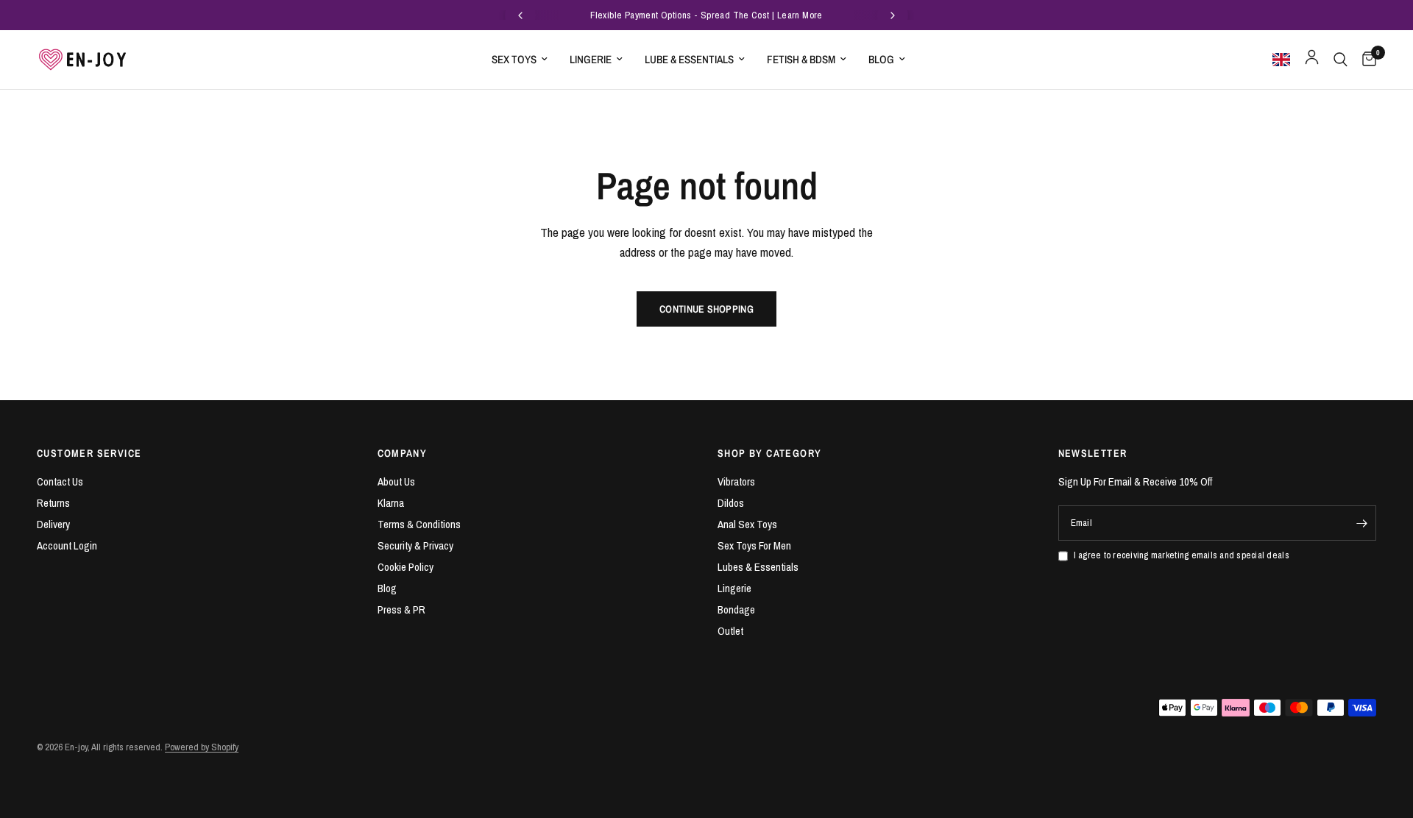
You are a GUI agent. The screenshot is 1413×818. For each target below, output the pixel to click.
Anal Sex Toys (747, 524)
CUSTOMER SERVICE (89, 453)
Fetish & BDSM (801, 59)
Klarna (391, 503)
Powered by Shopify (201, 747)
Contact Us (60, 481)
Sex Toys (514, 59)
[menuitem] (520, 59)
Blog (881, 59)
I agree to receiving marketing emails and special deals (1181, 555)
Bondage (736, 609)
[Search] (1340, 59)
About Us (396, 481)
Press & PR (401, 609)
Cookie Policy (405, 567)
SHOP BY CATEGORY (769, 453)
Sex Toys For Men (754, 545)
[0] (1365, 59)
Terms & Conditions (419, 524)
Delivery (53, 524)
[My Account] (1311, 59)
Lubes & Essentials (758, 567)
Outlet (730, 631)
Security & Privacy (415, 545)
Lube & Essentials (689, 59)
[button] (1284, 59)
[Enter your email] (1361, 523)
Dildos (731, 503)
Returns (53, 503)
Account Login (67, 545)
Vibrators (736, 481)
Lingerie (591, 59)
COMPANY (403, 453)
